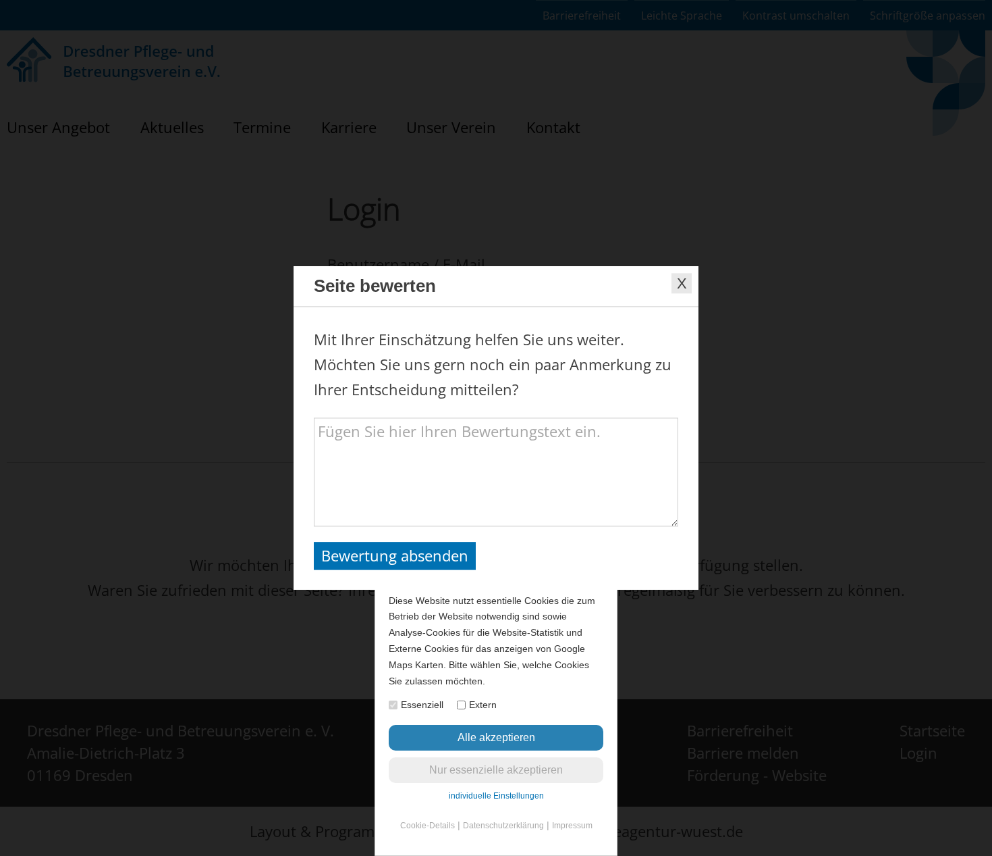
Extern (483, 704)
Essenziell (422, 704)
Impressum (572, 825)
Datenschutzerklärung (503, 825)
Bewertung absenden (394, 555)
